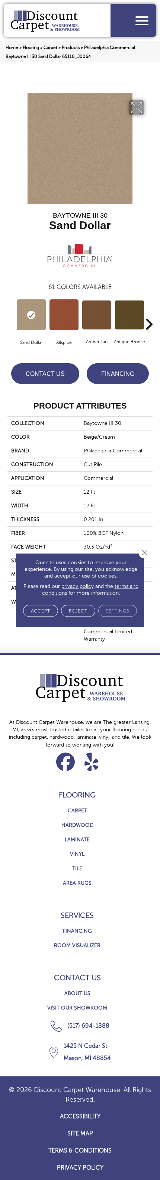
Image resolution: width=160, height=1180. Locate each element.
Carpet (50, 47)
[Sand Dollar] (31, 315)
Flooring (31, 47)
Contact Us (45, 374)
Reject (78, 610)
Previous (11, 313)
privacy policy (77, 586)
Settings (117, 610)
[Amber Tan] (96, 315)
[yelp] (91, 761)
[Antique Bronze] (129, 315)
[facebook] (65, 761)
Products (71, 47)
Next (148, 313)
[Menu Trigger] (142, 20)
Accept (40, 610)
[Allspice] (64, 315)
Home (12, 47)
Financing (117, 374)
